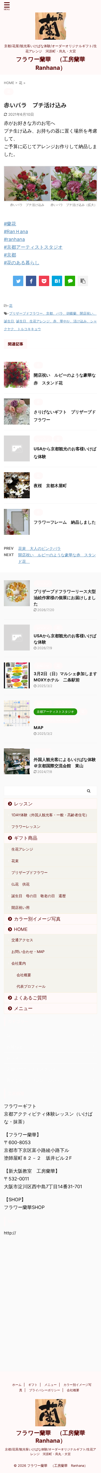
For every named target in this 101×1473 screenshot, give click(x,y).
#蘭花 (10, 223)
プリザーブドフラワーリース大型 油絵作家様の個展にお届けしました (67, 597)
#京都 (10, 255)
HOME (21, 929)
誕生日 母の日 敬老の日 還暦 (38, 896)
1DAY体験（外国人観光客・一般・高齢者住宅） (50, 815)
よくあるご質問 (30, 997)
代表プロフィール (31, 986)
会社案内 (18, 963)
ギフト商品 (25, 838)
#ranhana (14, 239)
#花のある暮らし (21, 262)
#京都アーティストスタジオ (33, 247)
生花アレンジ (22, 849)
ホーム (16, 1385)
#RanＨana (16, 231)
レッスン (23, 803)
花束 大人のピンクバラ (39, 548)
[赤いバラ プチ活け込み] (57, 281)
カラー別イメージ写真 (37, 919)
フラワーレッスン (25, 826)
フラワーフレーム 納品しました (65, 522)
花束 (15, 861)
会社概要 (24, 975)
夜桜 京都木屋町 (52, 485)
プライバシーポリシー (44, 1390)
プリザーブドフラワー (29, 872)
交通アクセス (22, 940)
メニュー (23, 1008)
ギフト (33, 1385)
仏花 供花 (20, 884)
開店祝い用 (20, 907)
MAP (38, 727)
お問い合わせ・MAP (28, 951)
